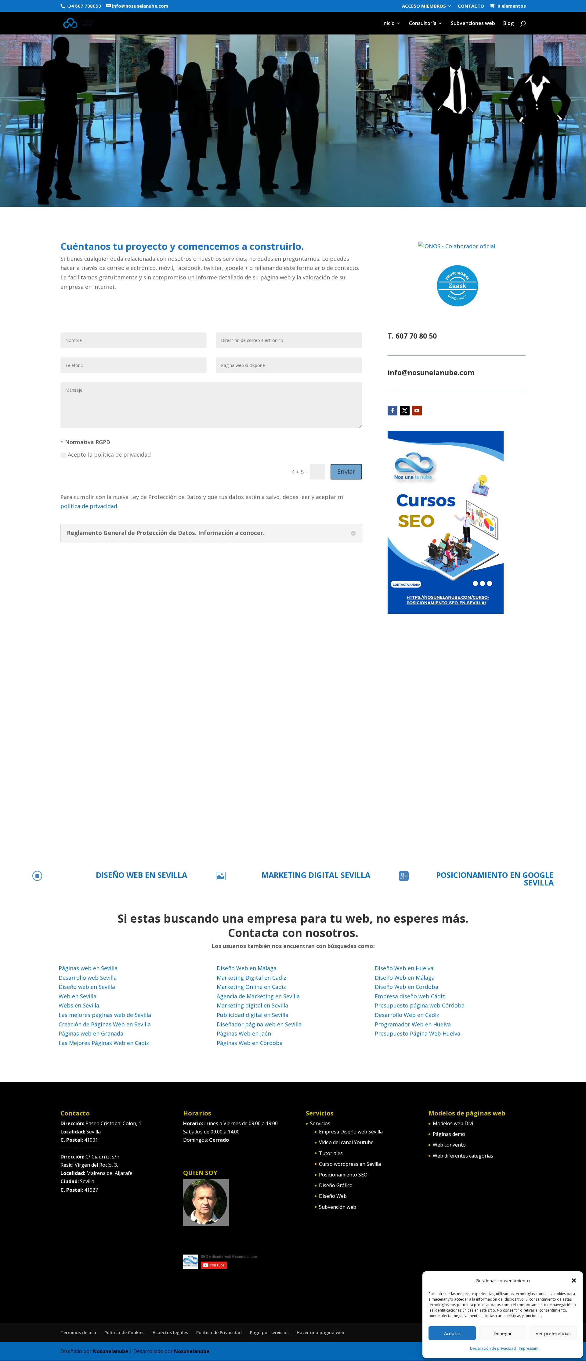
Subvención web (337, 1207)
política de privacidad (88, 506)
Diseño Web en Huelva (404, 968)
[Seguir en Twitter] (405, 410)
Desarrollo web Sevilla (88, 977)
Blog (508, 24)
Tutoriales (331, 1153)
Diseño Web (333, 1196)
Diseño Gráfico (336, 1185)
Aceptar (452, 1333)
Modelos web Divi (453, 1123)
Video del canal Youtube (346, 1142)
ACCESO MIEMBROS (424, 6)
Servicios (320, 1123)
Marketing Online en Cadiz (251, 986)
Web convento (449, 1144)
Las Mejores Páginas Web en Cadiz (104, 1043)
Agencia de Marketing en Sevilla (258, 996)
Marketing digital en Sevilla (252, 1005)
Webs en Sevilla (79, 1005)
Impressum (528, 1348)
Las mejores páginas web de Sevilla (105, 1014)
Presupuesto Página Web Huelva (417, 1033)
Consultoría (422, 24)
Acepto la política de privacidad (109, 454)
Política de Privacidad (219, 1332)
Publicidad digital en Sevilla (252, 1014)
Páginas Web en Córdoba (250, 1043)
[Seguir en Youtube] (417, 410)
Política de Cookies (124, 1332)
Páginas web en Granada (91, 1033)
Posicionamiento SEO (343, 1174)
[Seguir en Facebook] (392, 410)
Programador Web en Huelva (413, 1024)
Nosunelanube (110, 1351)
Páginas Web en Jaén (244, 1033)
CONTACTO (471, 6)
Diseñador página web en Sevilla (259, 1024)
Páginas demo (449, 1134)
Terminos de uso (78, 1332)
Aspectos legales (170, 1332)
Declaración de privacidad (493, 1348)
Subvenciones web (473, 24)
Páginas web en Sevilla (88, 968)
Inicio (388, 24)
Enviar (346, 471)
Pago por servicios (269, 1332)
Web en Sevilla (77, 996)
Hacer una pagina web (320, 1332)
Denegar (503, 1333)
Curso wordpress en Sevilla (350, 1164)
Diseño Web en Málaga (247, 968)
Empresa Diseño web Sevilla (351, 1131)
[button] (574, 1280)
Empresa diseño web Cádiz (410, 996)
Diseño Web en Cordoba (406, 986)
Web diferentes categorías (463, 1155)
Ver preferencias (553, 1333)
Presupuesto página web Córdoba (420, 1005)
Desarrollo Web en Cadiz (407, 1014)
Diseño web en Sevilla (87, 986)
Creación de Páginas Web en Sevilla (105, 1024)
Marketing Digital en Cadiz (251, 977)
